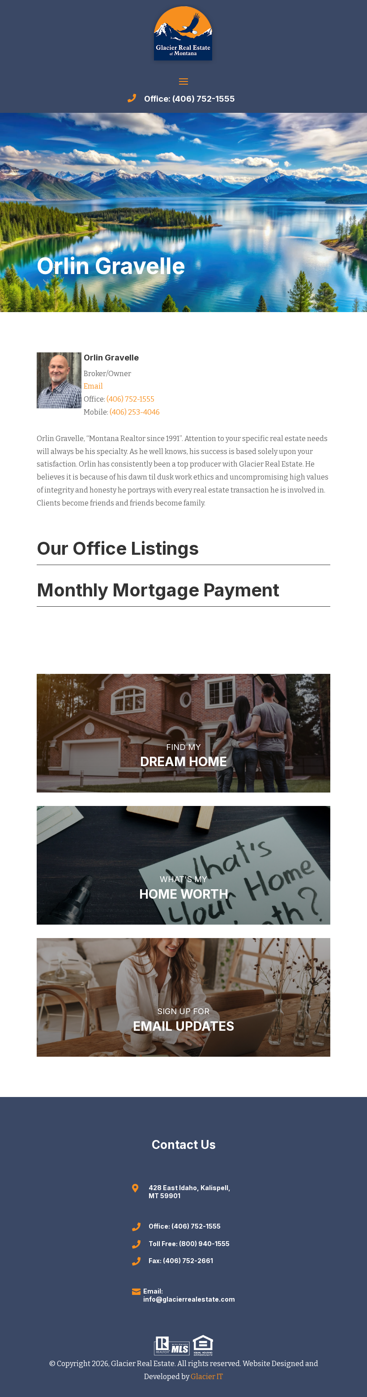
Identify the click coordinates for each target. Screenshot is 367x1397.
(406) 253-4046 (135, 412)
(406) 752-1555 (129, 399)
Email (93, 386)
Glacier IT (206, 1376)
